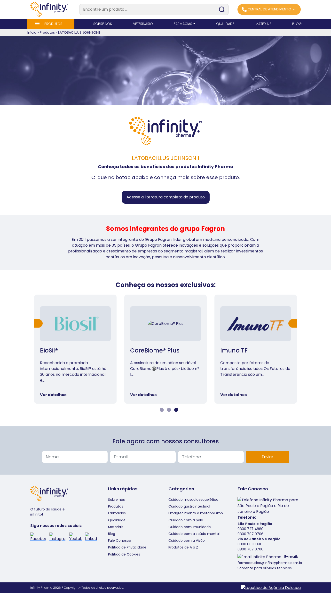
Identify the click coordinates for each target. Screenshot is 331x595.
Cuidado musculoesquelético (193, 499)
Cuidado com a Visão (186, 540)
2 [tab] (168, 409)
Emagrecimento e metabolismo (195, 513)
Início (31, 32)
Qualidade (117, 520)
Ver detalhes (53, 395)
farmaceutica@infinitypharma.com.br (269, 562)
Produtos (47, 32)
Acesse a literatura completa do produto (165, 197)
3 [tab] (175, 409)
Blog (111, 533)
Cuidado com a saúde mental (194, 533)
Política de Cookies (124, 554)
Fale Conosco (119, 540)
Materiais (115, 527)
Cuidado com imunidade (189, 527)
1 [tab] (161, 409)
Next (292, 323)
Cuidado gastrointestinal (189, 506)
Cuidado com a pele (185, 520)
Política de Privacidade (127, 547)
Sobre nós (116, 499)
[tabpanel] (75, 349)
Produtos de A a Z (183, 547)
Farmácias (117, 513)
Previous (38, 323)
